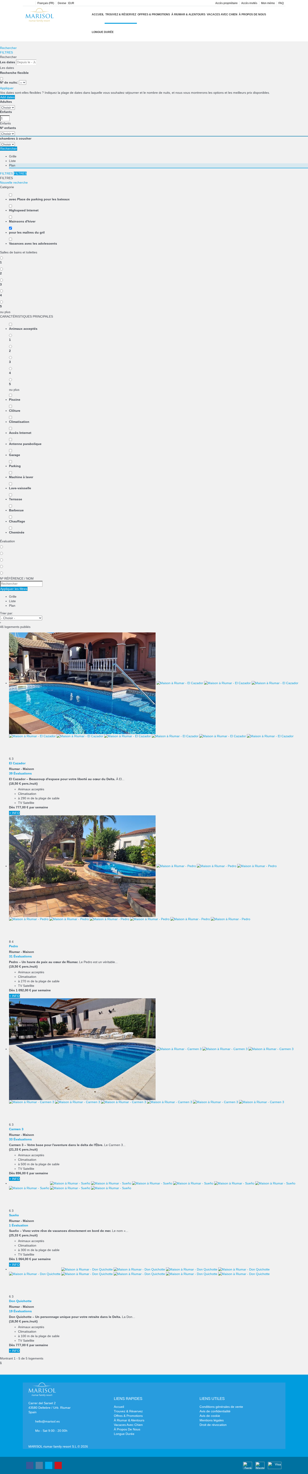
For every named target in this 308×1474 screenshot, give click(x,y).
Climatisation (19, 421)
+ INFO (14, 813)
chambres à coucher (15, 138)
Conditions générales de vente (221, 1406)
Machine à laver (21, 477)
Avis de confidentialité (215, 1411)
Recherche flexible (15, 73)
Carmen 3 (16, 1129)
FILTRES (6, 52)
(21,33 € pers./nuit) (23, 1149)
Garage (14, 455)
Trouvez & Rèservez (120, 14)
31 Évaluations (20, 956)
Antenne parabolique (25, 444)
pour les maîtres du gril (27, 232)
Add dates (7, 97)
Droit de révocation (213, 1425)
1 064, (23, 1259)
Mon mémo (268, 3)
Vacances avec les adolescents (33, 243)
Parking (15, 466)
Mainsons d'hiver (22, 221)
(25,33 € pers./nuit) (23, 1235)
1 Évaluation (18, 1225)
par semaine (38, 807)
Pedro (13, 946)
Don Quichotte (20, 1301)
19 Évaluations (20, 1311)
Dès (12, 807)
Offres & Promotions (154, 14)
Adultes (6, 101)
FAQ (281, 3)
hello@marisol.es (47, 1421)
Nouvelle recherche (14, 182)
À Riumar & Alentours (188, 14)
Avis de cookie (210, 1416)
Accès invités (249, 3)
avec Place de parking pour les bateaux (39, 199)
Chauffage (17, 521)
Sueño (14, 1215)
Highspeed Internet (24, 210)
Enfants (6, 112)
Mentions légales (212, 1420)
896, (22, 1173)
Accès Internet (20, 433)
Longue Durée (103, 32)
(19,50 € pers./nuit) (23, 966)
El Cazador (17, 763)
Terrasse (15, 499)
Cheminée (16, 532)
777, (22, 807)
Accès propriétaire (226, 3)
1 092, (23, 990)
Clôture (14, 410)
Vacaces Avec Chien (222, 14)
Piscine (14, 399)
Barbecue (16, 510)
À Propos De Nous (252, 14)
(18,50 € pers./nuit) (23, 783)
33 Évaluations (20, 1139)
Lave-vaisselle (20, 488)
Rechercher (8, 48)
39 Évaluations (20, 773)
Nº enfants (8, 128)
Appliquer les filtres (13, 589)
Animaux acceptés (23, 328)
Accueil (98, 14)
